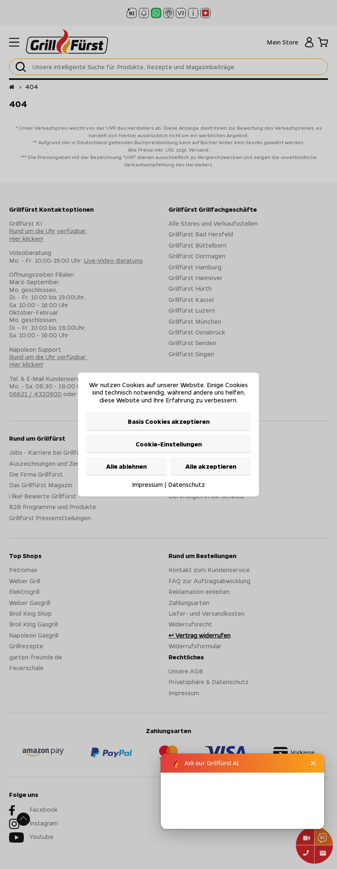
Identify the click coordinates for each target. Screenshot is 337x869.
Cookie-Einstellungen (169, 443)
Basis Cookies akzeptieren (169, 421)
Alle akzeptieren (210, 466)
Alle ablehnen (126, 466)
